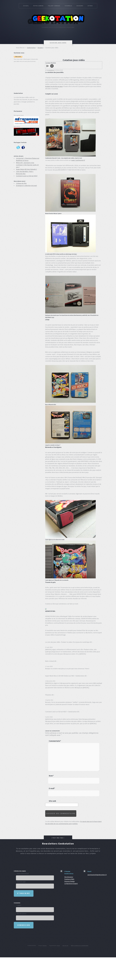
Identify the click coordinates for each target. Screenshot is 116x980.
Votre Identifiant (23, 873)
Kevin (58, 945)
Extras (90, 5)
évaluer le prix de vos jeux (54, 86)
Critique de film (21, 183)
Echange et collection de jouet (26, 186)
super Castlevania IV (78, 160)
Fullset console (54, 5)
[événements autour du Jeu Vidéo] (26, 124)
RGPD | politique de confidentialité (79, 945)
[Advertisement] (26, 77)
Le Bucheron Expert (71, 883)
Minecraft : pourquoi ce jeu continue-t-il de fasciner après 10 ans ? (27, 165)
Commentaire (55, 741)
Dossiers (80, 5)
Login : (19, 905)
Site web (52, 801)
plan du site (65, 945)
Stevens (44, 945)
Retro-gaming (38, 5)
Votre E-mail (21, 882)
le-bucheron (50, 70)
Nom (51, 776)
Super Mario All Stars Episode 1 (26, 169)
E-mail (52, 788)
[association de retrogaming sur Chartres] (26, 135)
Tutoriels (68, 5)
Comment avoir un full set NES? (27, 176)
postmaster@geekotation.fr (97, 875)
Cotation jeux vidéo (58, 42)
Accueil (26, 5)
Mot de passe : (22, 914)
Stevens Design (69, 881)
